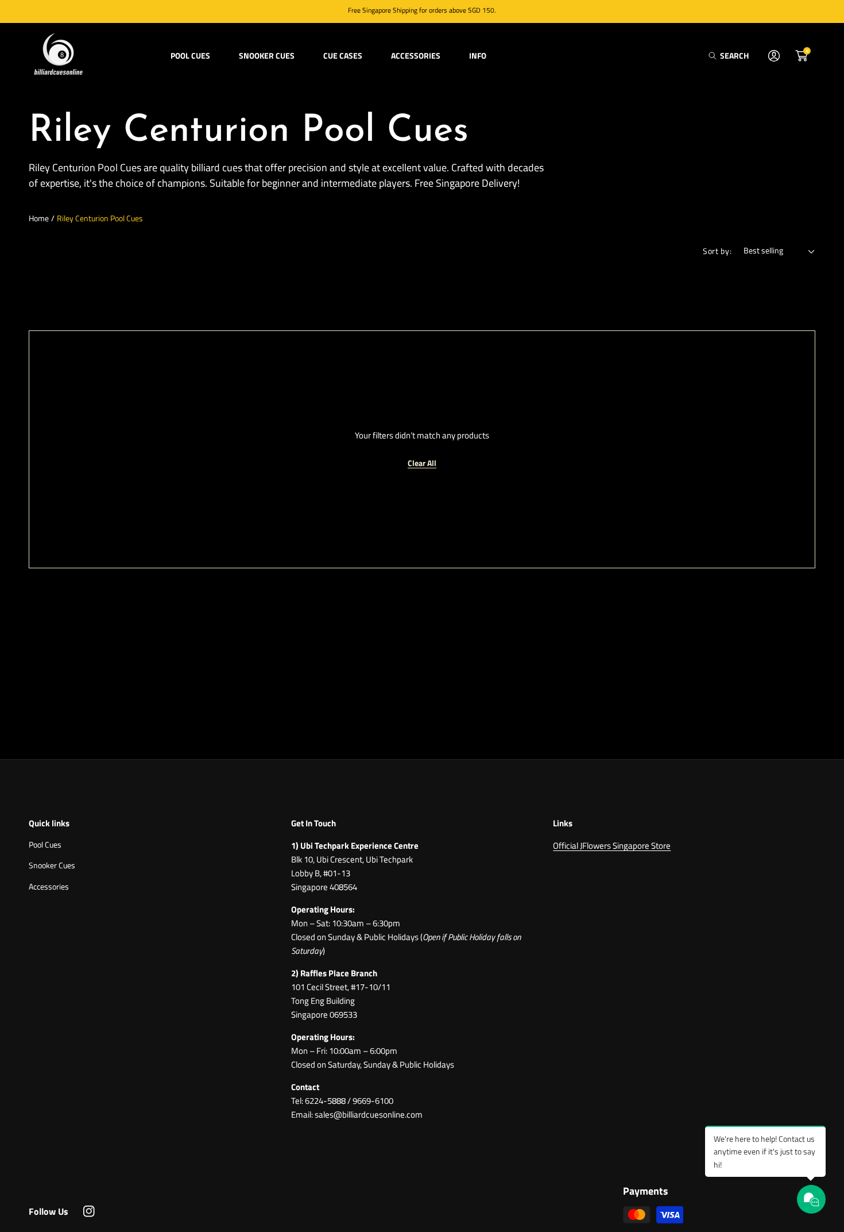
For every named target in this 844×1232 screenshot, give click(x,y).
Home (39, 218)
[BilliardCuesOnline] (57, 55)
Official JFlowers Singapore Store (612, 845)
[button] (729, 55)
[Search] (716, 55)
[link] (190, 56)
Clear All (422, 463)
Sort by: (717, 251)
